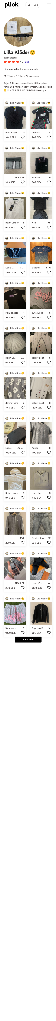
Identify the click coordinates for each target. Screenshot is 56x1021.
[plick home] (12, 5)
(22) (26, 61)
